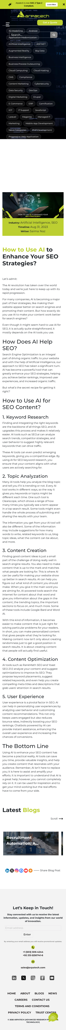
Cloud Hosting (41, 70)
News (52, 993)
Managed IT (44, 117)
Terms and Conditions (32, 1006)
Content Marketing (19, 83)
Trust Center (46, 1012)
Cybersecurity (42, 83)
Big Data (40, 50)
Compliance (25, 77)
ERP (31, 103)
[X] (12, 871)
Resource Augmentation (21, 143)
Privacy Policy (19, 1012)
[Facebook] (21, 871)
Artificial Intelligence (19, 44)
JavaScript (40, 110)
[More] (31, 871)
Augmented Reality (19, 50)
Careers (21, 999)
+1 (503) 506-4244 (33, 951)
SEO (42, 143)
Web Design (35, 163)
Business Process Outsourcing (24, 64)
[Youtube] (26, 871)
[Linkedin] (7, 871)
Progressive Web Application (24, 136)
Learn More (51, 4)
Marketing (14, 123)
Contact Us (41, 999)
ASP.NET (41, 44)
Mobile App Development (39, 123)
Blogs (39, 993)
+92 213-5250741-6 (33, 955)
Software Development (21, 150)
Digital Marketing (18, 97)
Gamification (46, 103)
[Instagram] (17, 871)
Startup (39, 156)
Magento (27, 117)
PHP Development (42, 130)
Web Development (19, 169)
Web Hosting (41, 169)
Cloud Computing (18, 70)
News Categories (17, 130)
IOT (10, 110)
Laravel (12, 117)
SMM (53, 143)
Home (11, 993)
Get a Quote (50, 22)
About (25, 993)
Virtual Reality (16, 163)
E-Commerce (16, 103)
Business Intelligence (20, 57)
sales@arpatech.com (33, 967)
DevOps (33, 90)
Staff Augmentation (19, 156)
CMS (11, 77)
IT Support (23, 110)
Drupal (37, 97)
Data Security (16, 90)
